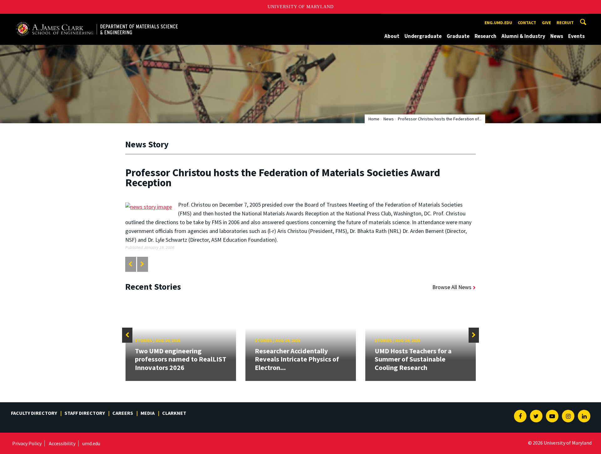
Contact (527, 22)
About (391, 36)
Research (485, 36)
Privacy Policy (27, 443)
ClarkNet (174, 413)
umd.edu (91, 443)
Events (576, 36)
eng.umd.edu (498, 22)
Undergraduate (423, 36)
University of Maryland (301, 6)
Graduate (458, 36)
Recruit (565, 22)
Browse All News (451, 287)
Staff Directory (84, 413)
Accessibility (62, 443)
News (556, 36)
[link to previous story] (130, 264)
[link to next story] (142, 264)
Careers (122, 413)
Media (148, 413)
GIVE (546, 22)
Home (373, 119)
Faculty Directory (34, 413)
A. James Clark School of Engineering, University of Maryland (87, 19)
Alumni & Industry (523, 36)
